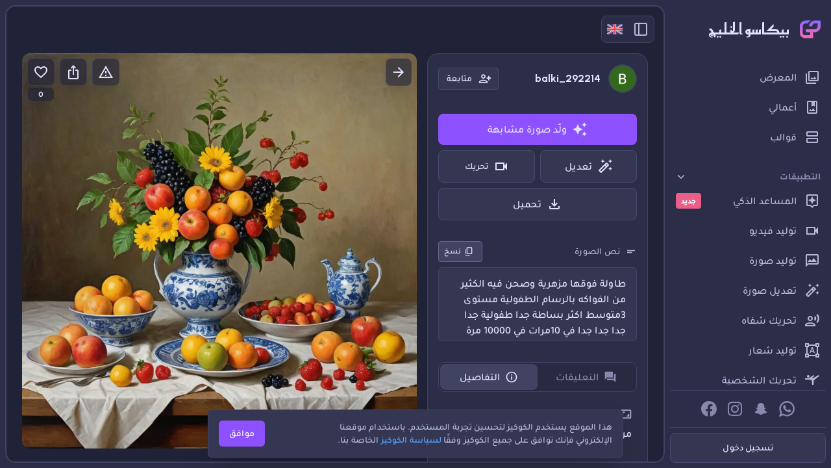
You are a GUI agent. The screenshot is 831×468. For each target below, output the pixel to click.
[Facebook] (709, 409)
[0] (41, 72)
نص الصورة (597, 251)
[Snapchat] (761, 409)
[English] (615, 29)
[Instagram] (735, 409)
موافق (241, 433)
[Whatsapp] (787, 409)
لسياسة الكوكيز (411, 440)
